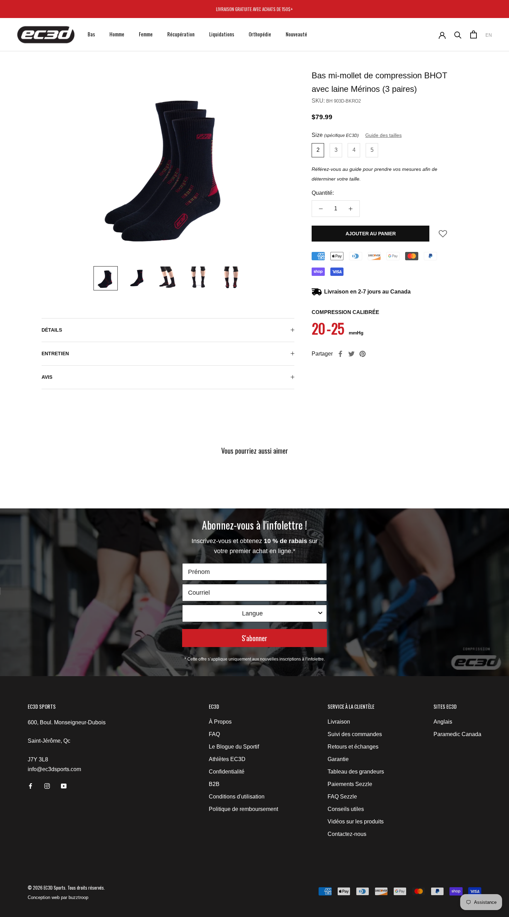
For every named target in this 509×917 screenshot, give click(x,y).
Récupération (181, 34)
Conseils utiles (346, 809)
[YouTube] (63, 785)
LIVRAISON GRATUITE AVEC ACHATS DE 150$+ (254, 9)
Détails (52, 330)
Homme (116, 34)
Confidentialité (226, 772)
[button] (442, 236)
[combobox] (252, 613)
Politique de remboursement (243, 809)
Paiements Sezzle (350, 784)
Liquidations (221, 34)
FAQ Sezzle (342, 797)
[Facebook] (340, 354)
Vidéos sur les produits (356, 821)
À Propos (220, 722)
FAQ (214, 734)
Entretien (55, 353)
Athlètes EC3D (227, 759)
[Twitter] (351, 354)
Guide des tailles (383, 135)
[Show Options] (320, 613)
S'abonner (254, 638)
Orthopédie (260, 34)
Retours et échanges (353, 747)
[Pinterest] (362, 354)
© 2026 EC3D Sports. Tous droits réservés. (66, 887)
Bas (91, 34)
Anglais (443, 722)
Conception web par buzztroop (58, 897)
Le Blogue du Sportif (234, 747)
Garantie (338, 759)
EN (488, 35)
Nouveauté (296, 34)
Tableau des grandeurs (356, 772)
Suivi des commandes (355, 734)
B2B (214, 784)
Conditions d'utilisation (237, 797)
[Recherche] (458, 34)
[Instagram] (47, 785)
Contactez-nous (347, 834)
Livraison (339, 722)
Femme (146, 34)
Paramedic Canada (457, 734)
